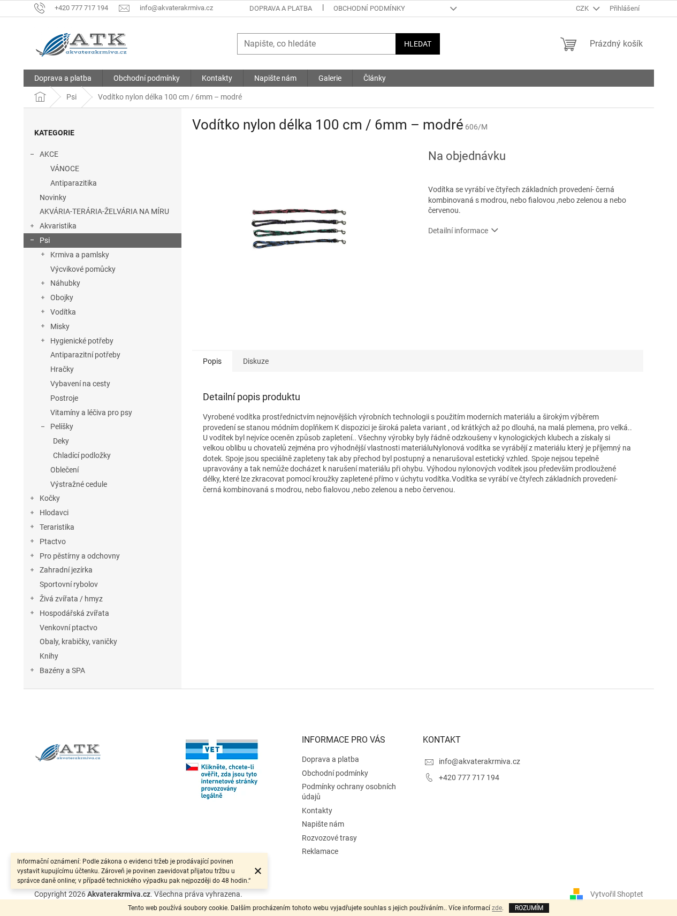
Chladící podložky (82, 455)
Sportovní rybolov (69, 584)
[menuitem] (63, 78)
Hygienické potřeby (81, 341)
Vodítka (63, 312)
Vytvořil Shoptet (616, 894)
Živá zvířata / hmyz (71, 598)
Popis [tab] (212, 361)
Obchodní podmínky (369, 8)
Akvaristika (58, 226)
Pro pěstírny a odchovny (80, 556)
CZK (583, 8)
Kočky (50, 498)
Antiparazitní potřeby (85, 354)
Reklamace (320, 851)
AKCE (49, 154)
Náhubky (65, 283)
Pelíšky (61, 426)
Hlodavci (54, 512)
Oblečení (64, 469)
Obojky (61, 297)
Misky (60, 326)
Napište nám (323, 824)
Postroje (64, 398)
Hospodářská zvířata (74, 613)
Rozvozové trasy (329, 838)
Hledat (417, 44)
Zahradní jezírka (66, 570)
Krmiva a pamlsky (79, 254)
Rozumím (529, 908)
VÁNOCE (64, 168)
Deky (61, 441)
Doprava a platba (280, 8)
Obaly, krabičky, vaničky (78, 641)
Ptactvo (53, 541)
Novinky (53, 197)
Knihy (49, 656)
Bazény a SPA (62, 670)
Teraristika (57, 527)
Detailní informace (458, 230)
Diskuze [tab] (256, 361)
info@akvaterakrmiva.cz (479, 761)
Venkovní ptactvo (68, 627)
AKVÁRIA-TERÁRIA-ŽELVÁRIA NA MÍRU (104, 211)
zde (497, 908)
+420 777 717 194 (469, 777)
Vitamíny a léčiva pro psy (91, 412)
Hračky (62, 369)
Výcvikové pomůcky (83, 269)
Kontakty (317, 810)
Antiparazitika (73, 183)
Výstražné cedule (78, 484)
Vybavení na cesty (80, 383)
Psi (45, 240)
